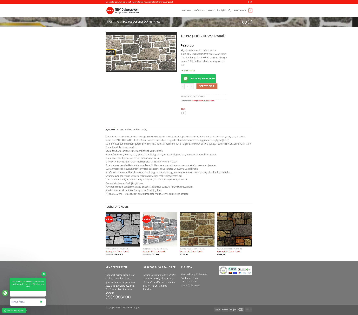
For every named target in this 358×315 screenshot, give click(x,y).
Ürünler (198, 10)
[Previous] (106, 236)
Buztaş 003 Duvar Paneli (117, 252)
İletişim (221, 10)
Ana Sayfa (112, 21)
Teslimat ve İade (189, 281)
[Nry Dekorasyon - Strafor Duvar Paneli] (123, 10)
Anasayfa (186, 10)
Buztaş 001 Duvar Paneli (191, 252)
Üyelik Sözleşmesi (190, 285)
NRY (183, 108)
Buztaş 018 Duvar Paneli (154, 252)
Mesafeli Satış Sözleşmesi (194, 274)
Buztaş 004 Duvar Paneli (228, 252)
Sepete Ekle (207, 86)
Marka (120, 129)
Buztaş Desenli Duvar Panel (141, 21)
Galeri (211, 10)
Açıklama (110, 129)
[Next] (251, 236)
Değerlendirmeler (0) (136, 129)
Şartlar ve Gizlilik (189, 278)
